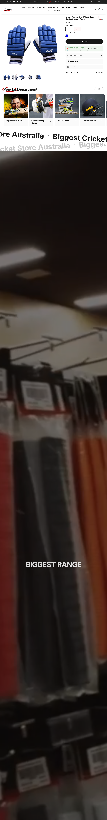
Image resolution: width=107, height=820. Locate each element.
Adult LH (77, 29)
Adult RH (69, 29)
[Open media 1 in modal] (32, 44)
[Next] (57, 47)
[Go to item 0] (7, 77)
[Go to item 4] (30, 77)
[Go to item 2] (14, 77)
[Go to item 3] (22, 77)
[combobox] (97, 2)
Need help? (100, 72)
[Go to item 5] (38, 77)
